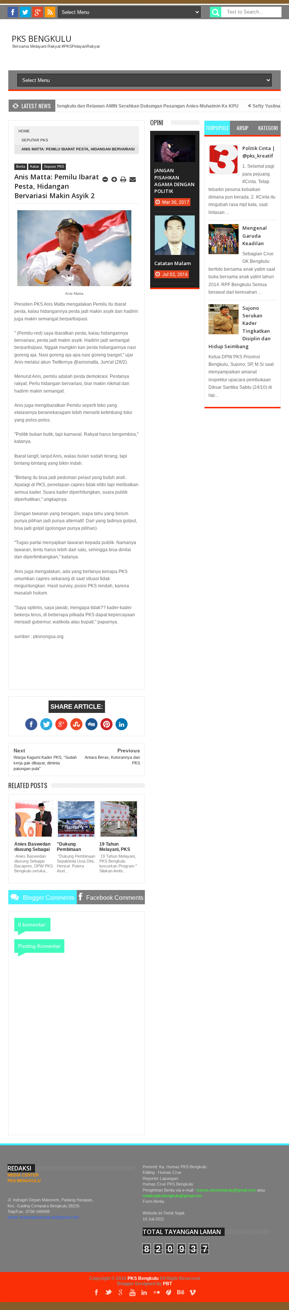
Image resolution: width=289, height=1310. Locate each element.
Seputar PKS (34, 140)
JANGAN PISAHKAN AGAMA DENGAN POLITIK (174, 180)
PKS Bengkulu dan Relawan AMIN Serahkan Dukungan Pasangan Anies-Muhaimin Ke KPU (127, 106)
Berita (20, 166)
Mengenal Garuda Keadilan (254, 235)
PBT (167, 1283)
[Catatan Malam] (174, 222)
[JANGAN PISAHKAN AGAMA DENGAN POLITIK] (174, 142)
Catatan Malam (172, 263)
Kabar (34, 166)
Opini (156, 122)
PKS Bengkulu (41, 38)
